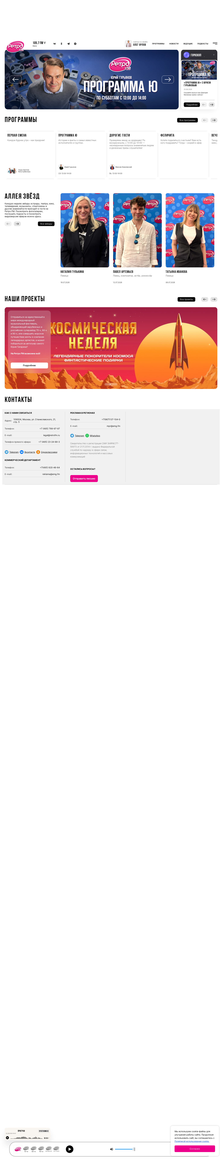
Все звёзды (46, 223)
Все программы (187, 120)
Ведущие (188, 44)
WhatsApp (95, 435)
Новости (174, 44)
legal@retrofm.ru (51, 435)
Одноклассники (49, 452)
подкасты (202, 44)
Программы (158, 44)
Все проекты (186, 299)
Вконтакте (29, 452)
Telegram (14, 452)
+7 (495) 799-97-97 (50, 428)
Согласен (195, 1149)
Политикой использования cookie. (192, 1141)
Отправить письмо (84, 478)
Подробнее (29, 365)
